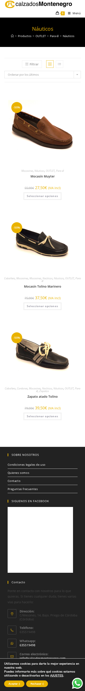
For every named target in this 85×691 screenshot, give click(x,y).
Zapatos (44, 391)
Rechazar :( (37, 684)
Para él (60, 171)
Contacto (14, 481)
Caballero (9, 278)
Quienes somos (18, 473)
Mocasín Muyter (43, 176)
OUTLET (50, 171)
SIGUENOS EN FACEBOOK (30, 501)
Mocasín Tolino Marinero (42, 286)
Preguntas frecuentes (23, 489)
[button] (75, 93)
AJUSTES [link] (56, 675)
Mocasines (27, 171)
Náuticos (39, 171)
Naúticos (47, 278)
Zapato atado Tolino (42, 396)
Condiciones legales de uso (27, 465)
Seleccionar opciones (42, 196)
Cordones (22, 388)
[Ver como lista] (59, 64)
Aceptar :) (14, 684)
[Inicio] (12, 36)
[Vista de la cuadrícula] (50, 64)
